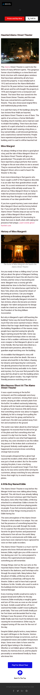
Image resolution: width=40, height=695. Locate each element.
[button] (20, 9)
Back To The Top (20, 678)
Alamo (7, 67)
